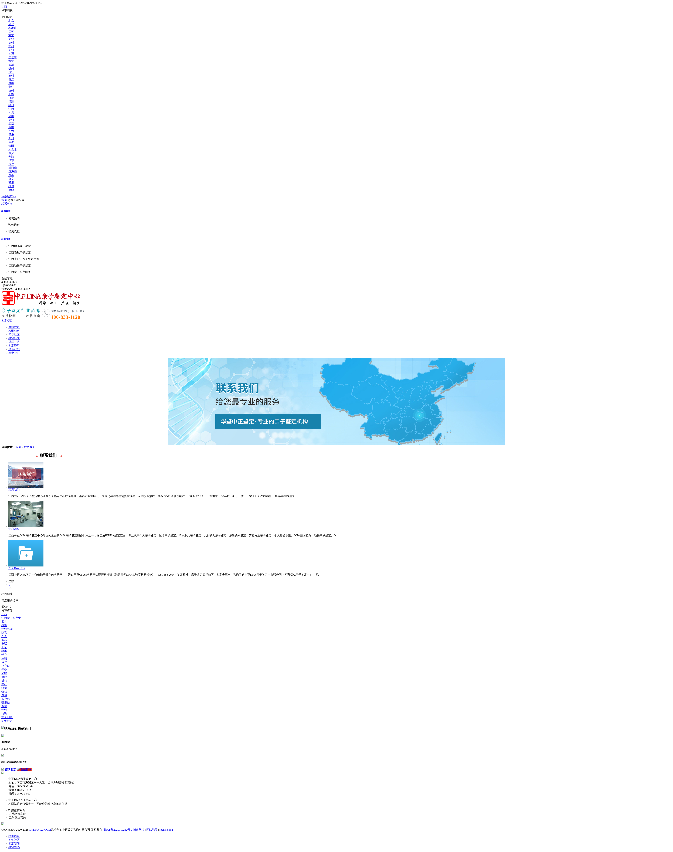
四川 (11, 138)
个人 (4, 636)
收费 (4, 687)
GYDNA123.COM (40, 829)
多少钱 (5, 698)
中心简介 (14, 528)
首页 (4, 200)
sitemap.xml (166, 829)
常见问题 (7, 717)
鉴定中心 (14, 352)
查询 (4, 706)
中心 (4, 684)
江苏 (11, 31)
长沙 (11, 131)
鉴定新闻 (14, 338)
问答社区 (14, 334)
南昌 (11, 112)
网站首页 (14, 327)
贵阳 (11, 145)
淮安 (11, 61)
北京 (11, 20)
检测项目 (14, 330)
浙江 (11, 86)
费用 (4, 695)
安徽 (11, 94)
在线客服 (7, 278)
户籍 (4, 658)
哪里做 (5, 702)
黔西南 (12, 167)
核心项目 (6, 238)
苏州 (11, 50)
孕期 (4, 625)
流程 (4, 676)
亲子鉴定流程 (16, 568)
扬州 (11, 68)
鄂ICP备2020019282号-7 (117, 829)
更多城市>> (8, 196)
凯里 (11, 182)
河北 (11, 24)
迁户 (4, 654)
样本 (4, 651)
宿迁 (11, 79)
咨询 (4, 713)
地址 (4, 647)
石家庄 (12, 27)
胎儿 (4, 621)
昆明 (11, 189)
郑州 (11, 119)
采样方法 (14, 341)
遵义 (11, 153)
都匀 (11, 186)
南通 (11, 53)
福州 (11, 105)
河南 (11, 116)
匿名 (4, 640)
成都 (11, 142)
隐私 (4, 632)
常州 (11, 46)
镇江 (11, 72)
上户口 (5, 665)
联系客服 (7, 203)
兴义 (11, 178)
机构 (4, 680)
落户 (4, 662)
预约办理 (7, 628)
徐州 (11, 42)
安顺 (11, 156)
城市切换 (138, 829)
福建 (11, 101)
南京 (11, 35)
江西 (4, 6)
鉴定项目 (7, 320)
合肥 (11, 97)
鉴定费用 (14, 345)
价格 (4, 691)
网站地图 (152, 829)
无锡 (11, 39)
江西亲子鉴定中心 (12, 617)
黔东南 (12, 171)
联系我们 (14, 349)
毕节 (11, 160)
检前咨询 (6, 211)
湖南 (11, 127)
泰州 (11, 75)
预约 (4, 709)
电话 (4, 643)
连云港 (12, 57)
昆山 (11, 83)
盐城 (11, 64)
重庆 (11, 134)
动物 (4, 673)
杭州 (11, 90)
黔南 (11, 175)
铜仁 (11, 164)
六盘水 (12, 149)
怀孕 (4, 669)
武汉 (11, 123)
